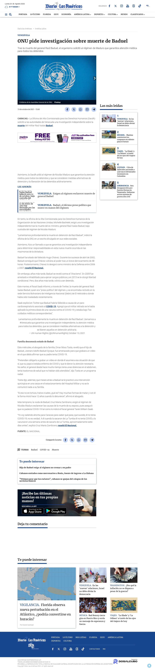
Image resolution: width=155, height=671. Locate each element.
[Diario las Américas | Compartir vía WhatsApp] (80, 109)
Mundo (124, 14)
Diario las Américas (25, 29)
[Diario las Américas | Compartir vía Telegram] (93, 109)
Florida (47, 14)
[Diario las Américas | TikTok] (139, 5)
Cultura (112, 14)
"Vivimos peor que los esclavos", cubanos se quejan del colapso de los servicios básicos (53, 480)
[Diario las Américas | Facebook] (109, 6)
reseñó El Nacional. (34, 268)
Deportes (99, 14)
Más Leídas (81, 637)
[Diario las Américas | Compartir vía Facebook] (67, 109)
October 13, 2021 (77, 333)
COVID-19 (51, 306)
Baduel (49, 125)
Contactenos (94, 649)
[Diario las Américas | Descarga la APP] (33, 511)
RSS (104, 649)
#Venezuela (25, 322)
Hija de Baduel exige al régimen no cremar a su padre (45, 468)
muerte (21, 125)
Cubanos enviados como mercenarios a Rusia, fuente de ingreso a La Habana (56, 473)
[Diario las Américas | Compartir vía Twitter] (73, 109)
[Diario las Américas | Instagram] (121, 5)
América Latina (82, 14)
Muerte (55, 450)
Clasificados (137, 14)
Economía (66, 14)
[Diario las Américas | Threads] (133, 5)
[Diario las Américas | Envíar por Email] (87, 109)
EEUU (56, 14)
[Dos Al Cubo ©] (125, 663)
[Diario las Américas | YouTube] (127, 5)
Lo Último (35, 14)
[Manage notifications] (149, 666)
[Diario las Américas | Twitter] (115, 6)
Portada (23, 14)
